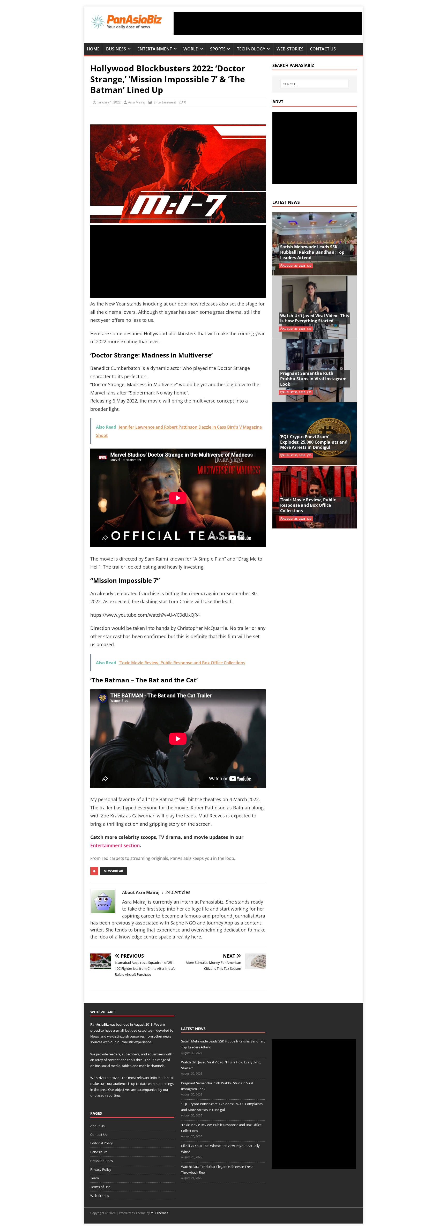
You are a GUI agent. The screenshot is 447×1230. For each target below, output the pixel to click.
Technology (251, 49)
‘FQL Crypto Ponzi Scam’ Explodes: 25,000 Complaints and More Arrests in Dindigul (313, 442)
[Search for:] (315, 84)
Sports (218, 49)
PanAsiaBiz (99, 1024)
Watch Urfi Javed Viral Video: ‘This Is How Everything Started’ (314, 318)
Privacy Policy (100, 1169)
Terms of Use (100, 1186)
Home (93, 49)
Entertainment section (115, 845)
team (151, 1030)
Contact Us (323, 49)
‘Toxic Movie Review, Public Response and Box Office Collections (308, 505)
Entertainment (154, 49)
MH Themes (159, 1213)
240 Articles (177, 892)
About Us (97, 1125)
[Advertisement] (268, 23)
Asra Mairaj (136, 102)
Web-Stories (290, 49)
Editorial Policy (101, 1143)
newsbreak (113, 871)
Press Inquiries (101, 1160)
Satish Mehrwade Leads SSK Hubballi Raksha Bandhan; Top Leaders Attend (312, 252)
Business (116, 49)
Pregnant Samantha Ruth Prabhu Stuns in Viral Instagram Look (313, 378)
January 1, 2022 (109, 102)
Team (94, 1178)
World (191, 49)
